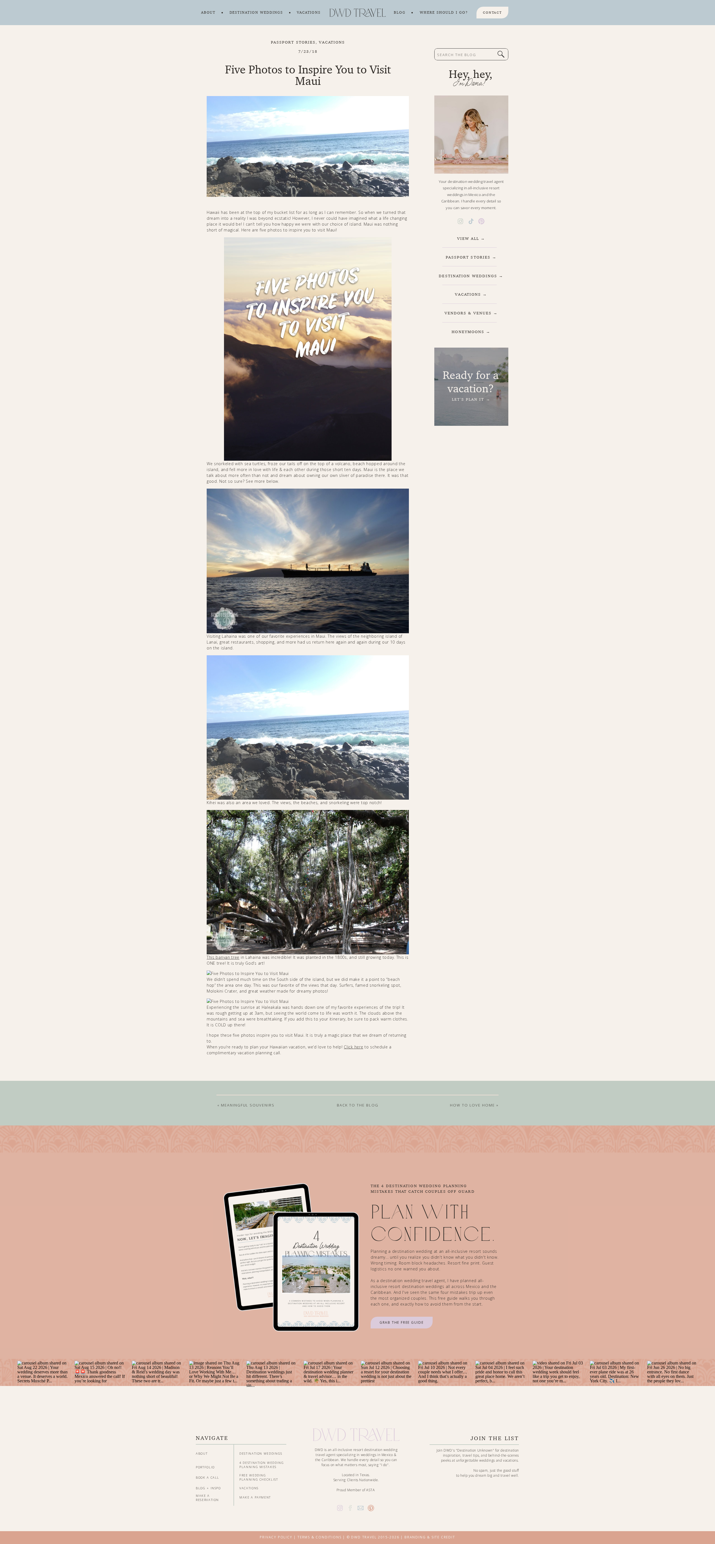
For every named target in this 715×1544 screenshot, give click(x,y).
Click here (353, 1047)
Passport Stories (293, 42)
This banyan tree (223, 957)
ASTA (370, 1490)
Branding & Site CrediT (429, 1537)
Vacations (332, 42)
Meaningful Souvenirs (248, 1105)
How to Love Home (472, 1105)
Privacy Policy (276, 1537)
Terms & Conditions (319, 1537)
